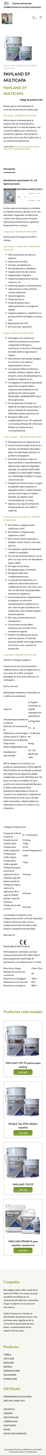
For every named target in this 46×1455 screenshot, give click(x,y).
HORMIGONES (10, 1379)
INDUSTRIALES (11, 1417)
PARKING (8, 1413)
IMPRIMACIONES (12, 1371)
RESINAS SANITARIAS (22, 149)
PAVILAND (9, 1359)
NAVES (7, 1430)
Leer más (23, 1072)
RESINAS (8, 1367)
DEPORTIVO (9, 1409)
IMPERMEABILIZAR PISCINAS (18, 1397)
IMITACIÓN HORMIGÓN (15, 1434)
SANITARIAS (10, 1425)
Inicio (7, 65)
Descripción (9, 169)
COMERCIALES (10, 1421)
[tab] (10, 169)
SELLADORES (17, 65)
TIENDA (7, 1355)
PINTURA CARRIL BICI (14, 1401)
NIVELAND (9, 1363)
